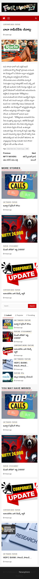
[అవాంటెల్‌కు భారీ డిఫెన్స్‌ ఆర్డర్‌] (19, 273)
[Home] (4, 18)
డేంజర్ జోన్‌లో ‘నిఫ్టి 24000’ (14, 249)
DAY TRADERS (7, 202)
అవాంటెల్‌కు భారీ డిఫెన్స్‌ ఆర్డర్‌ (14, 293)
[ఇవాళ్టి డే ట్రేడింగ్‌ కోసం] (19, 185)
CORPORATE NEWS (8, 24)
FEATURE (17, 24)
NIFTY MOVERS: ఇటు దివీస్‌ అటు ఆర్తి (10, 156)
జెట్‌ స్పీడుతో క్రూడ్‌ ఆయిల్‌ (29, 156)
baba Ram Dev (11, 149)
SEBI (27, 149)
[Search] (36, 18)
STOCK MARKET (13, 246)
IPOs (22, 373)
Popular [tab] (20, 315)
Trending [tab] (31, 315)
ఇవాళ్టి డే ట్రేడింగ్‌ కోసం (11, 205)
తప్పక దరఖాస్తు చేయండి (23, 377)
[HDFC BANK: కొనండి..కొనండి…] (8, 364)
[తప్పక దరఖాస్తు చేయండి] (8, 377)
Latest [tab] (9, 315)
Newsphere (24, 572)
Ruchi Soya (20, 149)
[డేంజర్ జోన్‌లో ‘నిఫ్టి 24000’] (19, 229)
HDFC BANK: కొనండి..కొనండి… (21, 364)
